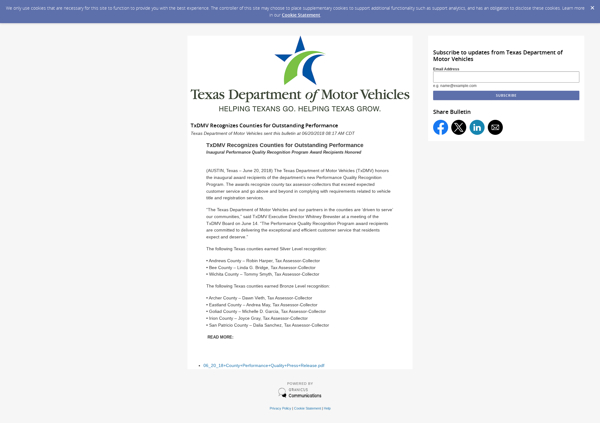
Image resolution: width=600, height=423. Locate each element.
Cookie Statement (301, 15)
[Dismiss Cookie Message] (592, 6)
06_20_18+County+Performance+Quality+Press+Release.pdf (263, 365)
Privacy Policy (280, 408)
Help (327, 408)
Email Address (446, 69)
